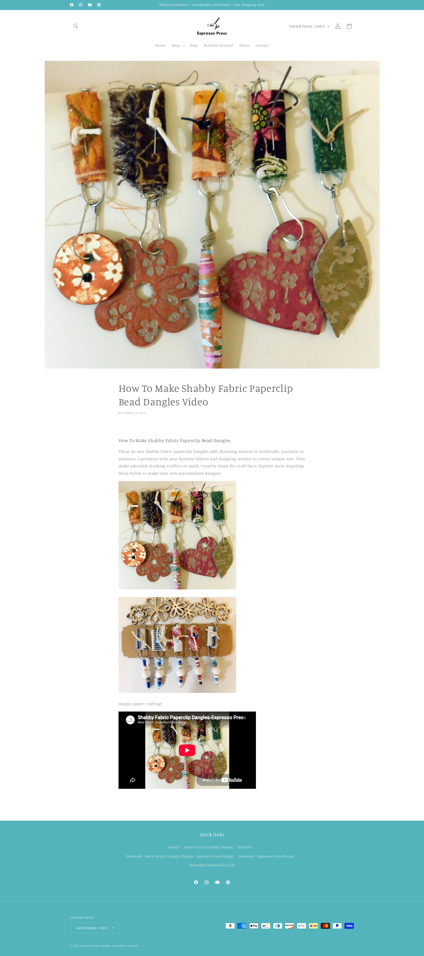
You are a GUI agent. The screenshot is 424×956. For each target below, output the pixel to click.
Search (173, 847)
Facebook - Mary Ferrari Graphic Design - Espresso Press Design (179, 856)
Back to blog (215, 808)
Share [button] (128, 428)
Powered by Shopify (125, 945)
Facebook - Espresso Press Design (266, 856)
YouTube (245, 847)
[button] (76, 26)
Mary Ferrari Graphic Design (208, 847)
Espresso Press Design (95, 945)
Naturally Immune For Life (212, 865)
